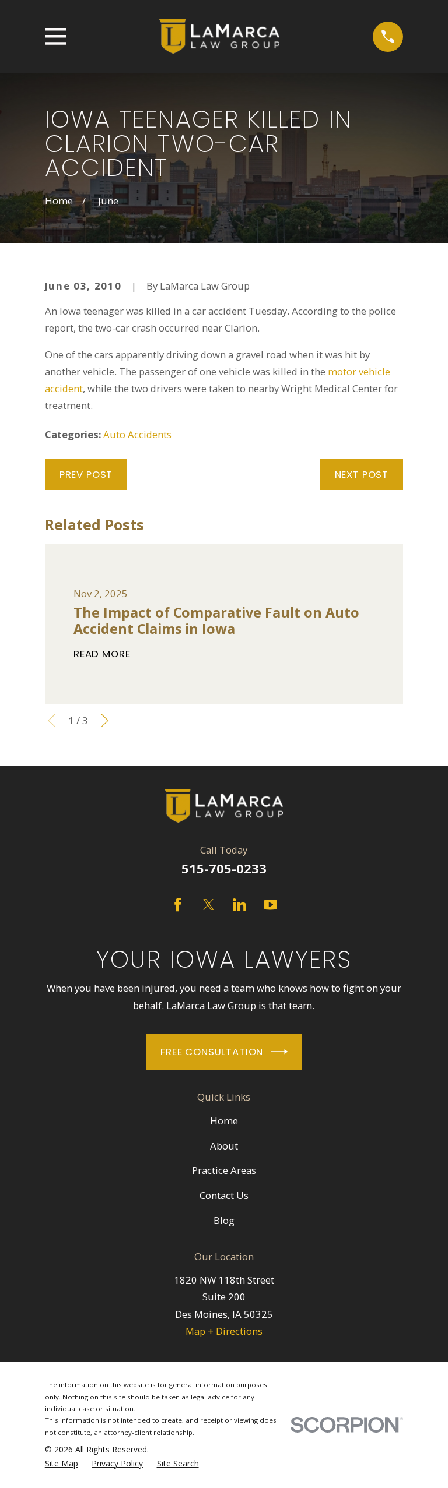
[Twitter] (208, 904)
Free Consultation (211, 1052)
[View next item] (104, 720)
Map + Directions (224, 1331)
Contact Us (224, 1195)
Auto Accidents (137, 434)
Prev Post (86, 474)
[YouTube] (270, 904)
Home (224, 1120)
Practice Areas (224, 1170)
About (224, 1145)
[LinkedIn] (239, 904)
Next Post (362, 474)
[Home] (219, 37)
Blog (224, 1220)
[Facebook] (177, 904)
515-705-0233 (224, 868)
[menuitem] (61, 1464)
